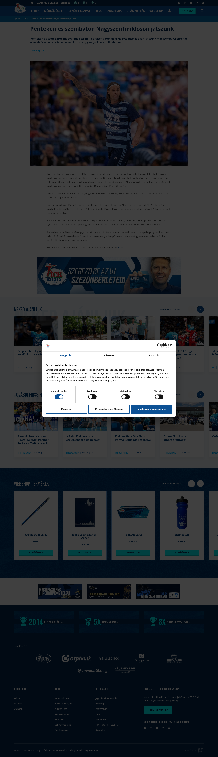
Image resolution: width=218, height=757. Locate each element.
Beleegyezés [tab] (64, 355)
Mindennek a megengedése (152, 409)
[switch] (92, 397)
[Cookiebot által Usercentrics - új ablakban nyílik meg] (159, 345)
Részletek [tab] (109, 355)
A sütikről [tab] (153, 355)
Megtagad (66, 409)
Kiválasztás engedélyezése (109, 409)
